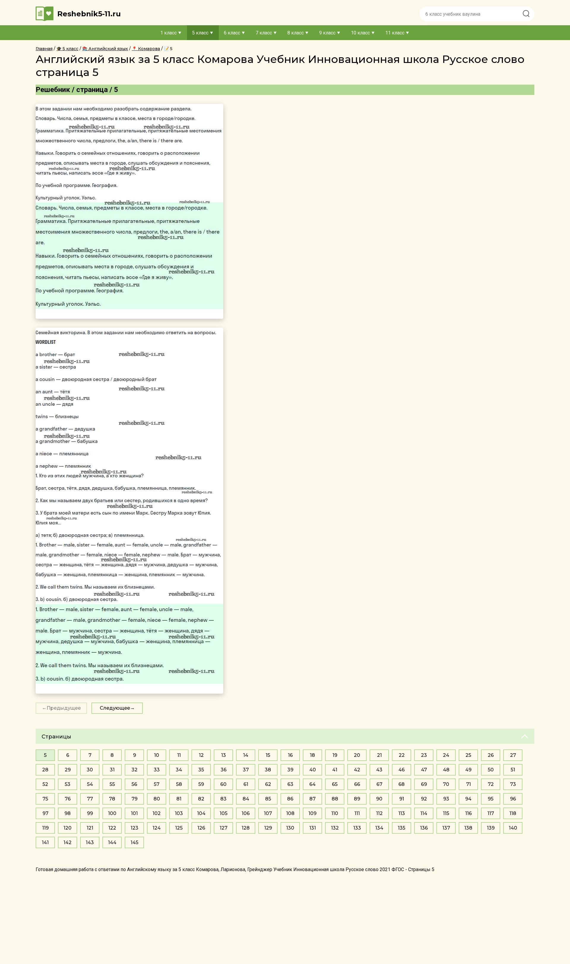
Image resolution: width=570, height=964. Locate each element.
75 (45, 799)
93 (446, 799)
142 (68, 842)
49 (468, 770)
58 (179, 784)
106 (246, 813)
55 (112, 784)
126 (201, 828)
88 (335, 799)
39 (290, 770)
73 (513, 784)
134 (379, 828)
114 (423, 813)
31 (112, 770)
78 (112, 799)
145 (134, 842)
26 (491, 755)
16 (290, 755)
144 (112, 842)
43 (379, 770)
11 (179, 755)
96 (513, 799)
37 (246, 770)
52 (45, 784)
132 (335, 828)
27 (513, 755)
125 (179, 828)
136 (424, 828)
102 (157, 813)
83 (223, 799)
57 (156, 784)
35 (201, 770)
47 (424, 770)
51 (513, 770)
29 (68, 770)
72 (491, 784)
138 (468, 828)
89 (357, 799)
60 (223, 784)
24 (446, 755)
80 (156, 799)
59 (201, 784)
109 (312, 813)
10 (156, 755)
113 (401, 813)
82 (201, 799)
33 (157, 770)
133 (357, 828)
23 (424, 755)
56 (134, 784)
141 (45, 842)
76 (68, 799)
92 (424, 799)
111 (357, 813)
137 (446, 828)
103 (179, 813)
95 (490, 799)
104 (201, 813)
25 (468, 755)
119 (45, 828)
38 (268, 770)
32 (134, 770)
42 (357, 770)
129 (268, 828)
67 (379, 784)
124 (157, 828)
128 (246, 828)
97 (45, 813)
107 (268, 813)
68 (401, 784)
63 (290, 784)
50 (491, 770)
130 (290, 828)
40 (312, 770)
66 (357, 784)
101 (134, 813)
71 (468, 784)
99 (90, 813)
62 (268, 784)
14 (245, 755)
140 (513, 828)
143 (90, 842)
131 (312, 828)
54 (90, 784)
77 (90, 799)
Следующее (115, 708)
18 (312, 755)
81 (178, 799)
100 (112, 813)
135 (401, 828)
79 (134, 799)
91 (401, 799)
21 (379, 755)
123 (134, 828)
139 (491, 828)
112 (379, 813)
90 (379, 799)
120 (68, 828)
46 (401, 770)
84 (246, 799)
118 (512, 813)
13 (223, 755)
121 (90, 828)
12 (201, 755)
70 (446, 784)
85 (268, 799)
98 (67, 813)
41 (334, 770)
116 (468, 813)
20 (357, 755)
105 (223, 813)
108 (290, 813)
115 (446, 813)
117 (490, 813)
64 (312, 784)
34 (179, 770)
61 (245, 784)
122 (112, 828)
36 (224, 770)
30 (90, 770)
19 (334, 755)
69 (424, 784)
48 (446, 770)
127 (223, 828)
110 (334, 813)
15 (268, 755)
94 (468, 799)
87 (312, 799)
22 (402, 755)
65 (335, 784)
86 (290, 799)
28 (45, 770)
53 (67, 784)
